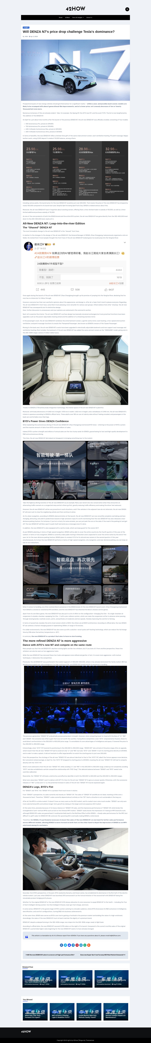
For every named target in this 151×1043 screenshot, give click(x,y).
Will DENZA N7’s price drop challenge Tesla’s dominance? (69, 31)
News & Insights (77, 17)
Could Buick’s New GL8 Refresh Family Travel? (87, 1016)
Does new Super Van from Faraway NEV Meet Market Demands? (102, 955)
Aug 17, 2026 (45, 984)
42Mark (67, 17)
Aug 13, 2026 (117, 984)
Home (60, 17)
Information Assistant (32, 984)
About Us (89, 17)
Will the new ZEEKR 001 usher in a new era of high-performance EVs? (50, 955)
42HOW (75, 9)
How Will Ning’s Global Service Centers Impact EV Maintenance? (116, 1015)
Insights (26, 27)
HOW (26, 36)
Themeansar (90, 1040)
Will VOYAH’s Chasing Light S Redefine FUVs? (61, 1016)
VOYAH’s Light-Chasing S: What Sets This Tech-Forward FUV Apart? (38, 981)
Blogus (81, 1040)
